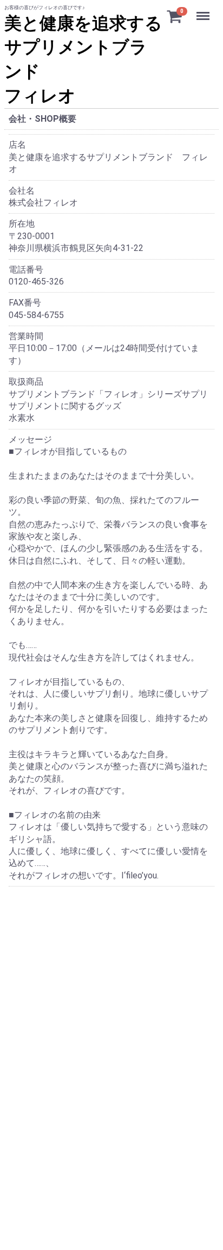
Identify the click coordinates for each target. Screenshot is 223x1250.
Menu (204, 10)
